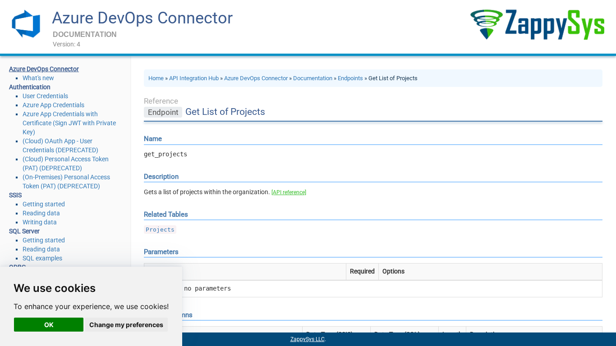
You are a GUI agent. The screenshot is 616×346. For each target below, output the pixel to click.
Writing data (40, 222)
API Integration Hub (194, 78)
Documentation (312, 78)
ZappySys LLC (307, 339)
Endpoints (350, 78)
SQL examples (42, 258)
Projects (160, 229)
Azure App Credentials (53, 105)
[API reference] (288, 192)
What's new (38, 78)
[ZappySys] (537, 24)
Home (156, 78)
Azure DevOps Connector (142, 18)
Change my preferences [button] (126, 324)
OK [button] (49, 324)
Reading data (41, 213)
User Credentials (45, 96)
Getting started (44, 204)
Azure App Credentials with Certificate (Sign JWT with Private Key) (69, 123)
